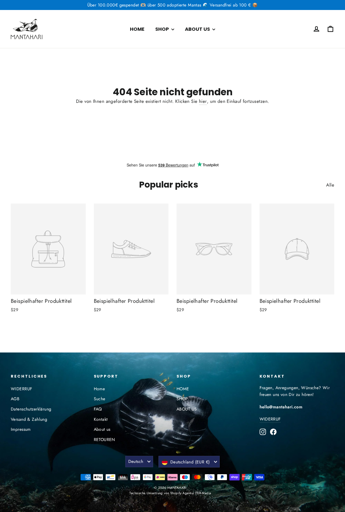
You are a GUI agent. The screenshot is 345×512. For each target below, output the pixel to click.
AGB (15, 399)
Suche (99, 399)
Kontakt (101, 419)
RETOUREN (104, 439)
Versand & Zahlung (29, 419)
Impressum (21, 429)
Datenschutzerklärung (31, 409)
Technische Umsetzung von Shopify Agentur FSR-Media (170, 493)
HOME (137, 29)
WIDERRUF (21, 389)
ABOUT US (198, 29)
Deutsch (135, 461)
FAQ (98, 409)
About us (102, 429)
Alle (330, 185)
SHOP (162, 29)
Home (99, 389)
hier (203, 101)
